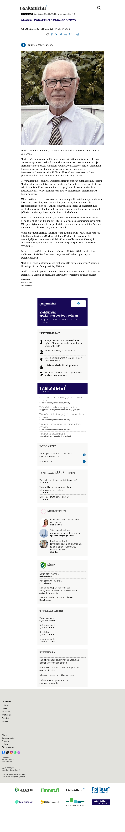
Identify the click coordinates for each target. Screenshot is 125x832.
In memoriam (27, 14)
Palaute (4, 735)
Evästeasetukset (8, 747)
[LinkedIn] (65, 34)
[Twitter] (61, 34)
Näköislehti (6, 711)
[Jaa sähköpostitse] (70, 34)
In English (5, 744)
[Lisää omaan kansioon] (47, 34)
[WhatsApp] (56, 34)
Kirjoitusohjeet (7, 715)
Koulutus (5, 721)
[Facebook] (52, 34)
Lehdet (4, 708)
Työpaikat (5, 718)
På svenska (6, 741)
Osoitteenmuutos (8, 738)
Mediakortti (6, 705)
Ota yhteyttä (6, 702)
